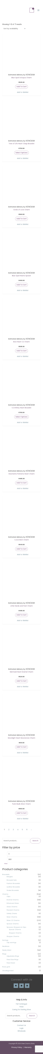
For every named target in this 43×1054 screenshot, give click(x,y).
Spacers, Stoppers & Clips (16, 927)
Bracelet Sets (12, 880)
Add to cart (22, 87)
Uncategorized (7, 971)
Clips (8, 896)
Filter (5, 863)
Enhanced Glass (13, 903)
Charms (5, 894)
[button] (21, 92)
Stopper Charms (15, 933)
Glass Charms (12, 907)
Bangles (10, 877)
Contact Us (21, 1025)
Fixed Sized (11, 963)
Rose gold (6, 967)
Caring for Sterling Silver (21, 1010)
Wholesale (22, 1031)
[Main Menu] (38, 10)
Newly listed (6, 950)
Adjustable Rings (13, 956)
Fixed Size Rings (12, 960)
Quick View (21, 70)
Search (35, 841)
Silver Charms (12, 917)
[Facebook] (16, 985)
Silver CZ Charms (13, 920)
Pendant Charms (13, 910)
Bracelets (5, 874)
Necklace (5, 946)
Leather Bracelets (13, 887)
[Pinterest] (27, 985)
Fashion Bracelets (13, 883)
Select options (21, 153)
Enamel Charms (13, 900)
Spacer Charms (13, 924)
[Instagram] (21, 985)
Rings (4, 954)
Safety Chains (12, 913)
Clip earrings (11, 942)
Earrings (5, 940)
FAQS (21, 1007)
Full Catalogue (21, 1004)
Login (21, 1028)
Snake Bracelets (13, 890)
